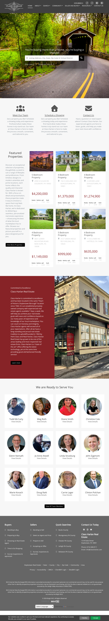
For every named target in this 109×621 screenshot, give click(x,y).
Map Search (30, 64)
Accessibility (41, 570)
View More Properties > (15, 245)
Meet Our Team (20, 115)
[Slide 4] (56, 92)
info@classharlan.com (94, 550)
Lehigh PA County (65, 546)
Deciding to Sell (38, 530)
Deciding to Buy (13, 530)
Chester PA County (65, 541)
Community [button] (57, 6)
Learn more (16, 363)
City (58, 565)
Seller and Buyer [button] (72, 6)
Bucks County (63, 530)
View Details (16, 421)
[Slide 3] (53, 92)
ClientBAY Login (60, 570)
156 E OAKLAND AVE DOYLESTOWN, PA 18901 (69, 183)
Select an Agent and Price (42, 535)
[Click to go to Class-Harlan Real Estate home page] (14, 6)
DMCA (50, 570)
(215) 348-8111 (78, 3)
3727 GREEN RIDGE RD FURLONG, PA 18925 (68, 241)
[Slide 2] (49, 92)
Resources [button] (86, 6)
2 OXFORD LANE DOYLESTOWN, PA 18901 (94, 183)
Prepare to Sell (38, 541)
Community (75, 565)
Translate (70, 606)
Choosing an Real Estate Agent (15, 542)
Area (83, 565)
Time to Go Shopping (14, 548)
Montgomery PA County (67, 535)
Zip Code (65, 565)
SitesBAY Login (74, 570)
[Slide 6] (62, 92)
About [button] (37, 6)
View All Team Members (54, 506)
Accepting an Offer (39, 546)
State (45, 565)
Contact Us (88, 115)
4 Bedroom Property (63, 176)
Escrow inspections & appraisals (14, 555)
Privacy (32, 570)
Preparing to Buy (13, 535)
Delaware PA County (66, 552)
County (51, 565)
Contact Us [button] (98, 6)
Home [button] (30, 6)
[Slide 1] (46, 92)
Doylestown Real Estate (32, 565)
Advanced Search (45, 64)
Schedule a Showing (54, 115)
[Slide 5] (59, 92)
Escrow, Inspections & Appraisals (39, 553)
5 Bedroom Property (37, 176)
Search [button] (46, 6)
